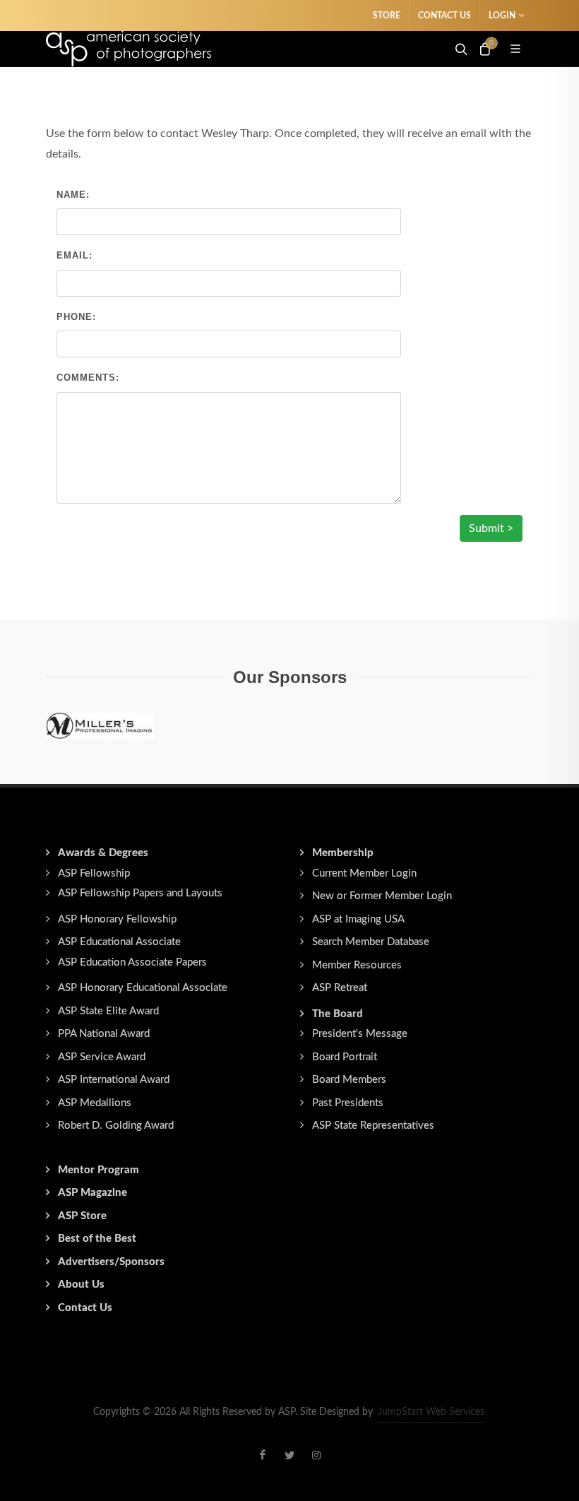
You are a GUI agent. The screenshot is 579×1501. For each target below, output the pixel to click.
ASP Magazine (92, 1192)
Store (386, 15)
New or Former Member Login (382, 896)
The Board (337, 1014)
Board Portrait (344, 1057)
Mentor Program (98, 1170)
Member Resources (357, 965)
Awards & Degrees (103, 853)
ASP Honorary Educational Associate (142, 988)
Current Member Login (364, 873)
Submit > (491, 528)
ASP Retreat (339, 988)
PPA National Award (104, 1033)
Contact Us (444, 15)
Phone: (76, 317)
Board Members (349, 1079)
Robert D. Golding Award (116, 1125)
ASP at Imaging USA (358, 919)
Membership (343, 853)
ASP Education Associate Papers (132, 962)
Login (502, 15)
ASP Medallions (94, 1103)
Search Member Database (370, 942)
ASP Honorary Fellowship (117, 919)
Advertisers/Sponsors (111, 1262)
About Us (81, 1284)
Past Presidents (347, 1103)
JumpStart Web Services (431, 1412)
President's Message (359, 1033)
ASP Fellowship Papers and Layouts (140, 893)
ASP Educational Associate (119, 942)
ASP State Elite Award (108, 1011)
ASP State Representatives (373, 1125)
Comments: (87, 377)
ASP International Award (113, 1079)
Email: (74, 255)
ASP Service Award (101, 1057)
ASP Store (82, 1216)
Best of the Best (97, 1238)
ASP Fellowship (94, 873)
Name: (73, 194)
